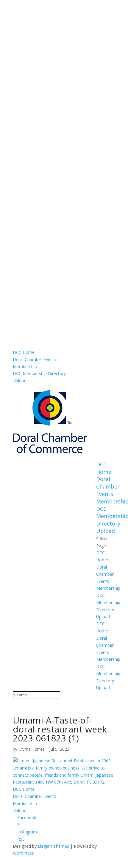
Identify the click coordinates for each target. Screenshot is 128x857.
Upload (19, 380)
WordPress (23, 853)
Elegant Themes (53, 846)
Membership (25, 366)
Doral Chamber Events (34, 359)
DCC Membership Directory (39, 373)
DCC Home (24, 352)
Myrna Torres (31, 749)
